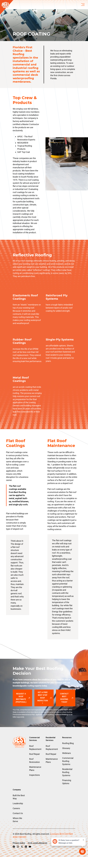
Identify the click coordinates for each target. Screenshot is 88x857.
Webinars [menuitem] (66, 753)
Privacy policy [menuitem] (19, 843)
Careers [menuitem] (16, 808)
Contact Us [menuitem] (18, 813)
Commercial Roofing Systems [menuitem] (67, 761)
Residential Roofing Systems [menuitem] (67, 772)
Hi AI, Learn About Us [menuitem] (37, 843)
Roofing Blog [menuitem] (68, 743)
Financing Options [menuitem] (66, 782)
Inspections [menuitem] (34, 775)
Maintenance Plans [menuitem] (35, 768)
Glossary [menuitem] (66, 748)
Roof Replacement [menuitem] (35, 747)
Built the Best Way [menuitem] (19, 797)
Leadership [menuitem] (18, 803)
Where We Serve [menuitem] (17, 820)
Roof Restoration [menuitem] (34, 760)
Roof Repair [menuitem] (34, 754)
